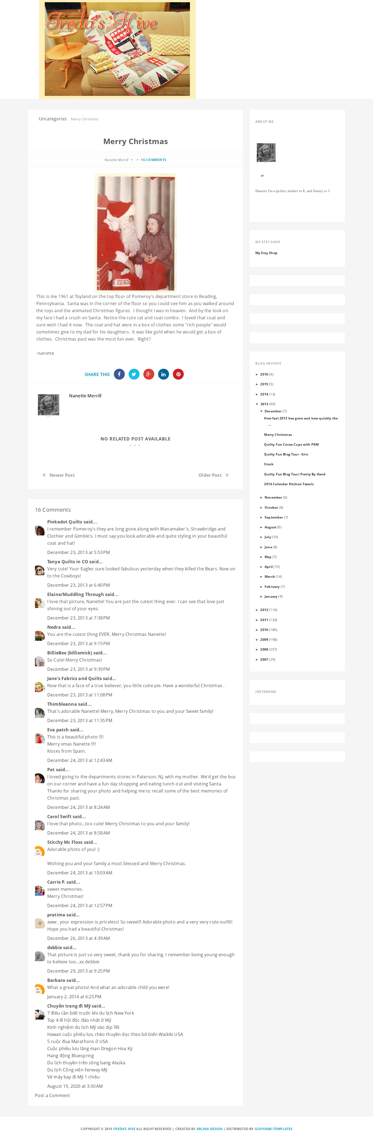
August (270, 527)
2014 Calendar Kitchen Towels (288, 484)
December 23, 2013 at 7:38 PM (78, 618)
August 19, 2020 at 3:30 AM (75, 1086)
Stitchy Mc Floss (65, 842)
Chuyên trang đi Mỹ (69, 1006)
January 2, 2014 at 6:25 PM (74, 997)
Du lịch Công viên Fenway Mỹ (77, 1070)
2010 (264, 629)
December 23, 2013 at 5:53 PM (78, 552)
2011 (264, 620)
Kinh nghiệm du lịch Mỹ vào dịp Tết (83, 1027)
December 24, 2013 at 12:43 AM (80, 760)
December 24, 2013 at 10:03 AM (80, 873)
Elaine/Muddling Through (75, 594)
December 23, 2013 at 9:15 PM (78, 643)
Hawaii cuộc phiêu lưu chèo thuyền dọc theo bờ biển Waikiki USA (115, 1034)
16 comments (154, 159)
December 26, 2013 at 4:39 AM (78, 938)
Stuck (268, 464)
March (270, 576)
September (274, 517)
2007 (264, 659)
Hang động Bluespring (70, 1056)
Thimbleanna (62, 704)
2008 (264, 649)
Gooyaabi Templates (274, 1129)
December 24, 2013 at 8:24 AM (78, 807)
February (272, 586)
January (271, 596)
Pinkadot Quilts (64, 522)
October (271, 507)
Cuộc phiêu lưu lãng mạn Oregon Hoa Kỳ (89, 1048)
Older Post (210, 475)
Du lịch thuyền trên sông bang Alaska (86, 1063)
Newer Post (62, 475)
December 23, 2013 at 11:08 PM (80, 695)
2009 (264, 639)
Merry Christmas (278, 434)
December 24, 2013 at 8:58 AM (78, 833)
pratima (56, 915)
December (273, 411)
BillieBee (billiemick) (69, 653)
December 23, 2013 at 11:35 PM (80, 720)
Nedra (54, 627)
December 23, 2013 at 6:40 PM (78, 585)
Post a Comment (52, 1095)
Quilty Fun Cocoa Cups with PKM (291, 444)
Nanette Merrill (85, 396)
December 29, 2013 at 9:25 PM (78, 971)
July (268, 537)
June (268, 547)
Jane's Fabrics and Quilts (74, 678)
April (269, 566)
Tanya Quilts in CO (67, 562)
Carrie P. (56, 882)
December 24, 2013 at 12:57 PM (80, 905)
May (268, 557)
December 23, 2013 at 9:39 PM (78, 669)
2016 (264, 374)
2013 (264, 404)
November (273, 497)
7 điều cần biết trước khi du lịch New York (90, 1013)
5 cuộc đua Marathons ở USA (77, 1041)
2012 (264, 609)
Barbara (56, 980)
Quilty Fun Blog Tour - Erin (286, 454)
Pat (51, 770)
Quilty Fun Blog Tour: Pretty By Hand (294, 474)
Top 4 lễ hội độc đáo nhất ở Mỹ (79, 1020)
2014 (264, 394)
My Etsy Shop (266, 253)
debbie (54, 948)
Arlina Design (210, 1129)
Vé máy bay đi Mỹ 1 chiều (73, 1077)
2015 (264, 384)
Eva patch (58, 730)
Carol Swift (59, 817)
